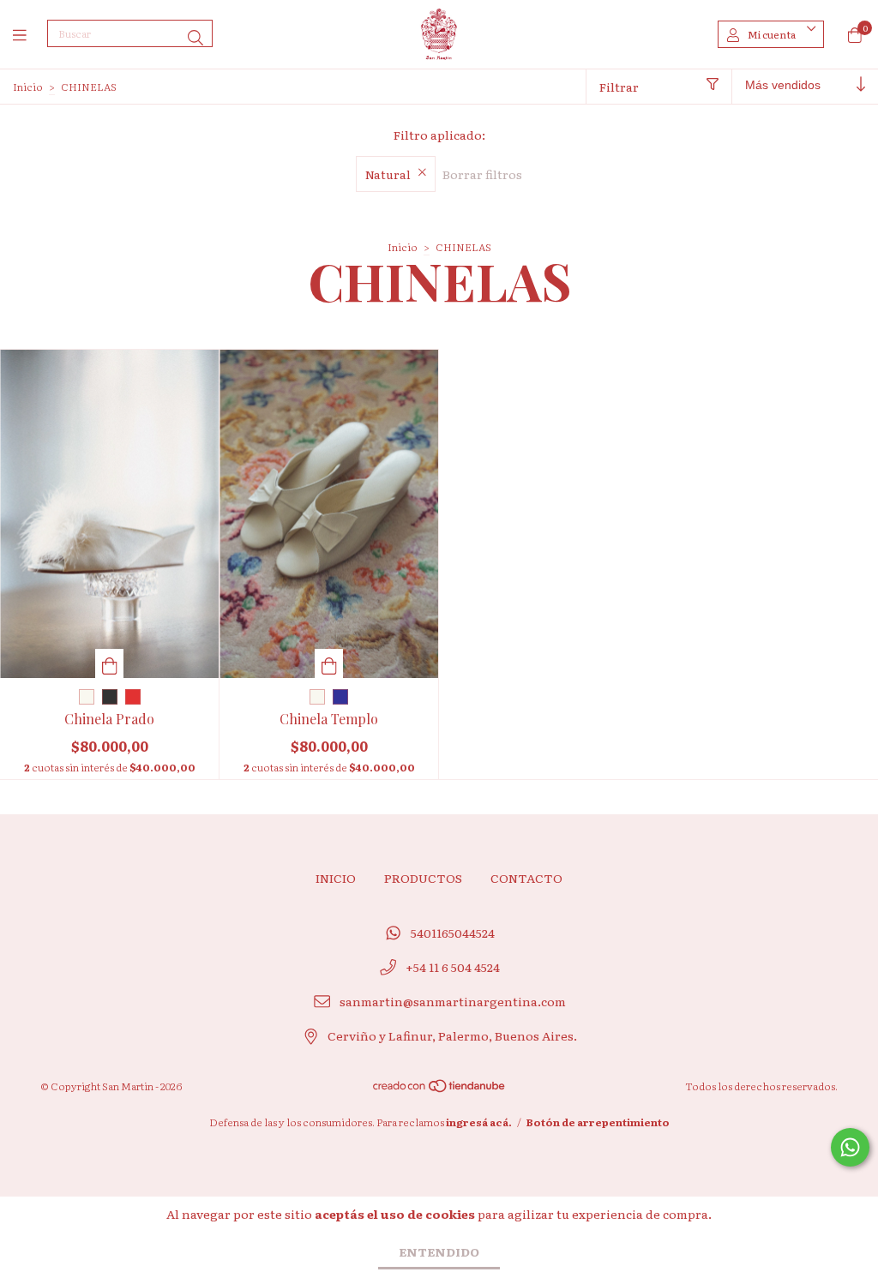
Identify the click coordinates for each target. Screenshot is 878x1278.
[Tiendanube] (439, 1089)
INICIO (336, 877)
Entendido (439, 1251)
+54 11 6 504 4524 (453, 966)
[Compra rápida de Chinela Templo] (329, 663)
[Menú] (30, 34)
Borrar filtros (482, 174)
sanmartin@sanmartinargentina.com (453, 1001)
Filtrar (619, 86)
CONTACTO (526, 877)
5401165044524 (453, 932)
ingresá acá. (479, 1122)
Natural (388, 174)
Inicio (28, 86)
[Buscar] (195, 37)
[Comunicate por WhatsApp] (850, 1147)
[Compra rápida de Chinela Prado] (109, 663)
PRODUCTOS (423, 877)
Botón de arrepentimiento (598, 1122)
